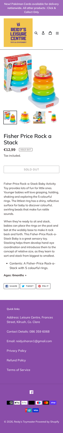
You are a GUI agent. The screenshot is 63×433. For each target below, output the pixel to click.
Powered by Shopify (47, 421)
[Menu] (57, 33)
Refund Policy (16, 360)
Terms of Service (18, 370)
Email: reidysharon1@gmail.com (29, 341)
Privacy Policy (16, 351)
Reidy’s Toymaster (25, 421)
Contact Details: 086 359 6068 (28, 331)
